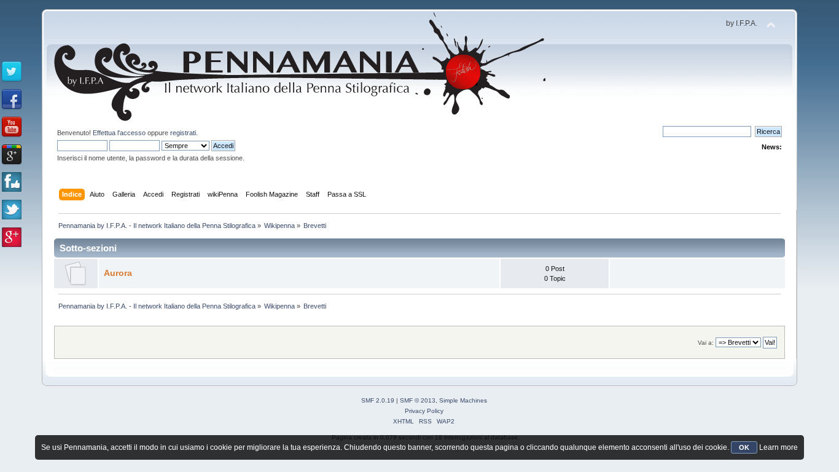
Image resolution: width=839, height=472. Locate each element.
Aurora (118, 273)
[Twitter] (11, 71)
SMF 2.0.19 (377, 400)
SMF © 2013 (417, 400)
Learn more (778, 447)
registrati (183, 132)
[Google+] (11, 154)
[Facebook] (11, 99)
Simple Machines (463, 400)
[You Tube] (11, 127)
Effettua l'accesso (119, 132)
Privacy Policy (424, 410)
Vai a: (706, 342)
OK (744, 447)
